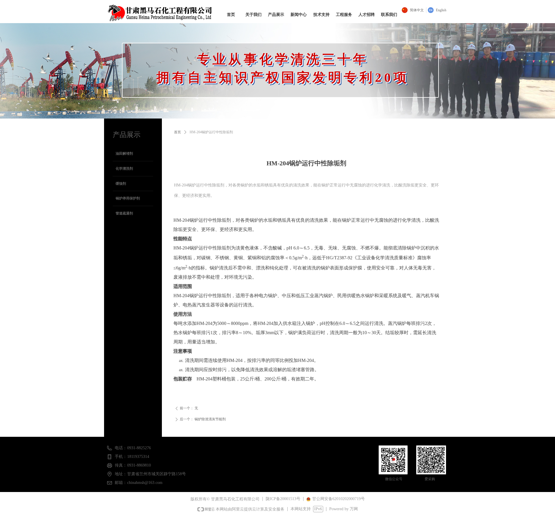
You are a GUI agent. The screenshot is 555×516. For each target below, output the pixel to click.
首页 (177, 132)
